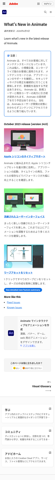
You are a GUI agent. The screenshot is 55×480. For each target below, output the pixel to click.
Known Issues (14, 307)
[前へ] (15, 388)
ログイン (48, 4)
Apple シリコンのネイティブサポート (24, 156)
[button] (38, 4)
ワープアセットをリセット (18, 272)
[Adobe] (13, 3)
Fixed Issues (13, 302)
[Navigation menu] (4, 3)
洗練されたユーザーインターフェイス (24, 216)
